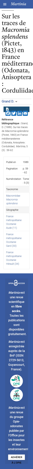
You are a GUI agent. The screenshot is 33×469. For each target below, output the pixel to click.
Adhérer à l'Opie (16, 458)
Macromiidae (13, 195)
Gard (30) (11, 245)
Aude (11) (11, 227)
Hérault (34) (12, 263)
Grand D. (8, 101)
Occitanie (11, 223)
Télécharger (16, 109)
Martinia (18, 4)
